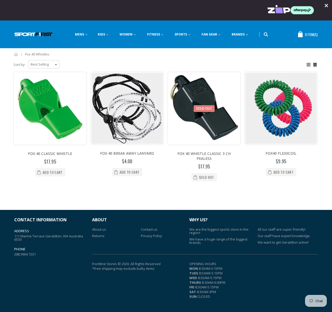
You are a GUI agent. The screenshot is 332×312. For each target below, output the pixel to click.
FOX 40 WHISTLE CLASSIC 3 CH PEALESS (204, 156)
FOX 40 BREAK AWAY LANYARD (127, 153)
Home (16, 54)
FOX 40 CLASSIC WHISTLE (50, 153)
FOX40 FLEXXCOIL (281, 153)
